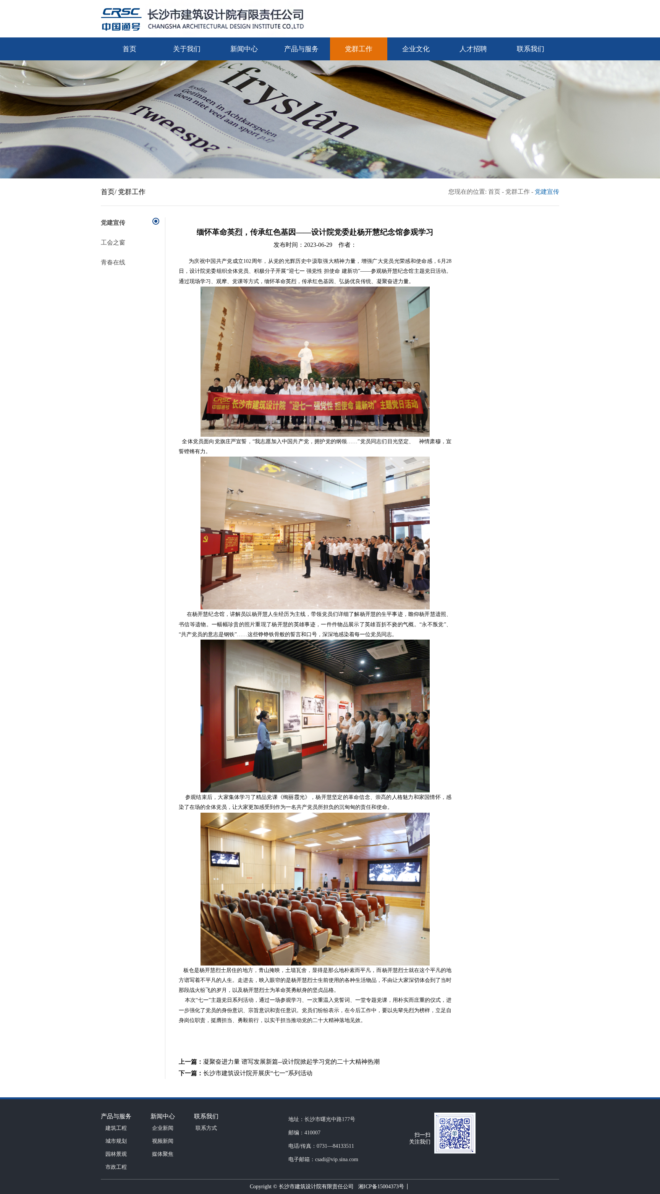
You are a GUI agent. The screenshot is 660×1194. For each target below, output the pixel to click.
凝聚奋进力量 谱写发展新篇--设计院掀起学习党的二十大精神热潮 (291, 1061)
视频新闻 (162, 1141)
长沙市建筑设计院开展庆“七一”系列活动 (257, 1073)
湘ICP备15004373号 (379, 1186)
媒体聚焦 (162, 1154)
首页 (129, 49)
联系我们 (530, 49)
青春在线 (113, 262)
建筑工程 (116, 1128)
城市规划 (116, 1141)
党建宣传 (547, 191)
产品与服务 (301, 49)
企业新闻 (162, 1128)
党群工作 (358, 49)
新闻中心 (244, 49)
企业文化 (416, 49)
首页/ (108, 192)
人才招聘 (473, 49)
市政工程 (116, 1167)
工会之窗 (113, 242)
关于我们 (187, 49)
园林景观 (116, 1154)
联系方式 (206, 1128)
